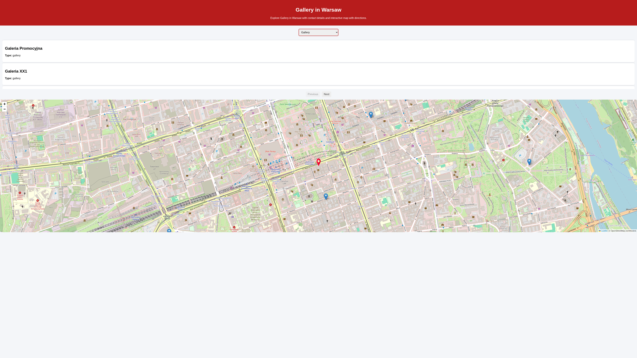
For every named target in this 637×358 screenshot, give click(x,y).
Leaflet (604, 230)
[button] (529, 162)
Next (326, 94)
